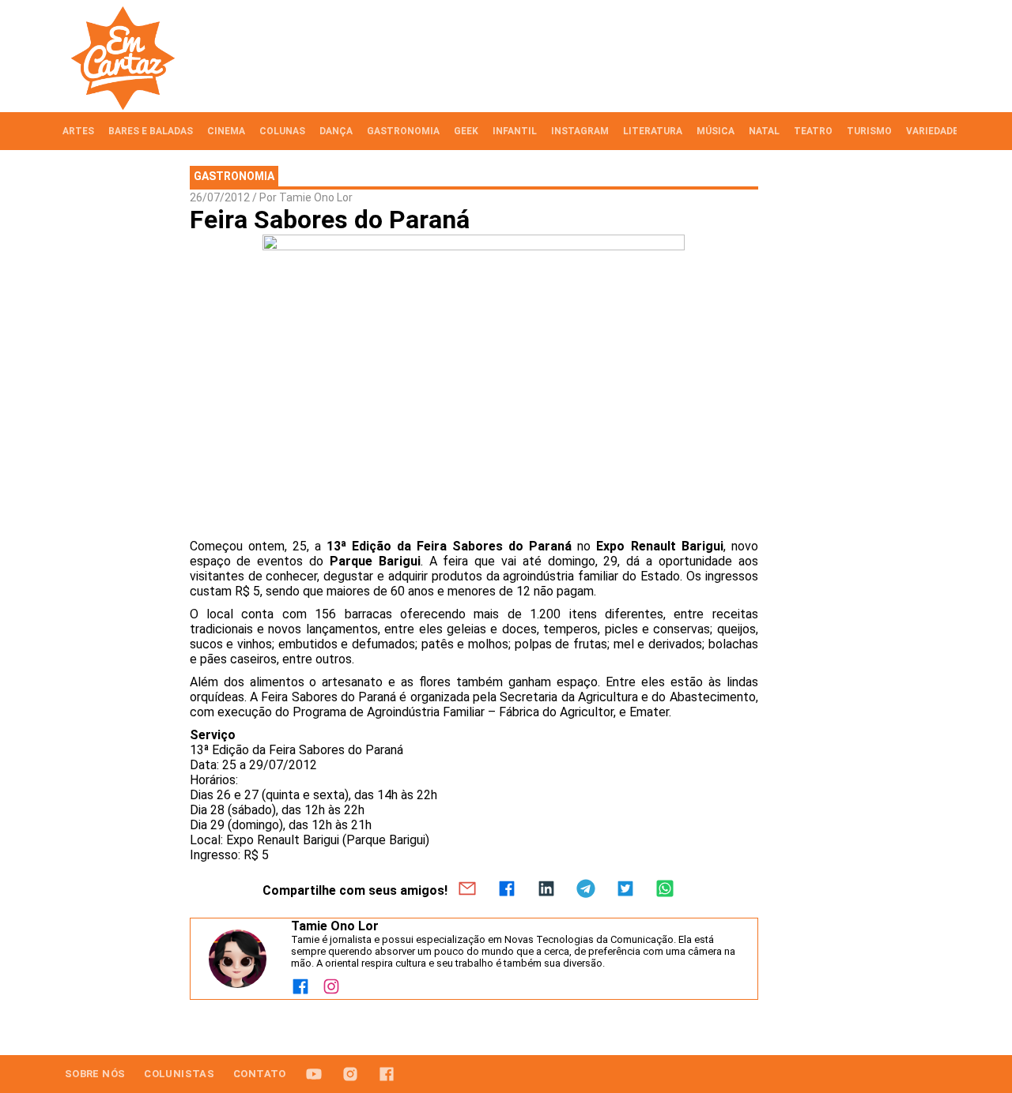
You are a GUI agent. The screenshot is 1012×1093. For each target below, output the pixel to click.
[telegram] (586, 890)
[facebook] (507, 890)
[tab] (78, 131)
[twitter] (625, 890)
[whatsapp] (665, 890)
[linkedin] (546, 890)
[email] (467, 890)
